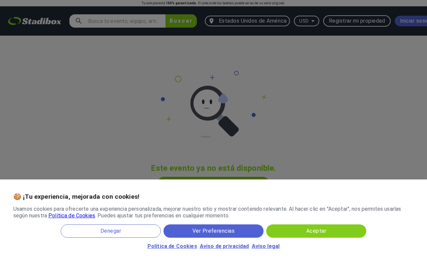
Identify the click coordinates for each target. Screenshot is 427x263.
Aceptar (316, 231)
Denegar (110, 231)
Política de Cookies (71, 215)
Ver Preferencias (213, 231)
